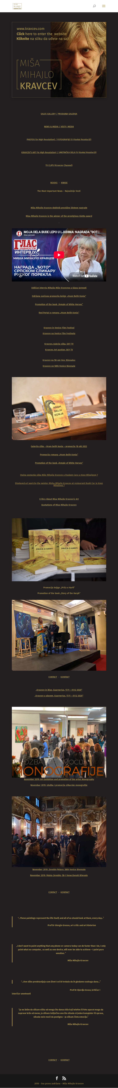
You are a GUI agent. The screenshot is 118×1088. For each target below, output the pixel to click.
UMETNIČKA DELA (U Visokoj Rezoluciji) (77, 152)
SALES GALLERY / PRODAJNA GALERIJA (59, 114)
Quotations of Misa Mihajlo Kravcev (59, 505)
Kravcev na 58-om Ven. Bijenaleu (59, 360)
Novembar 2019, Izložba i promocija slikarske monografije (58, 785)
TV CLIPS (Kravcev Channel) (59, 165)
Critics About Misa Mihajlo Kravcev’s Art (59, 499)
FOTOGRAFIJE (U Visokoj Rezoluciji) (74, 139)
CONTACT (52, 677)
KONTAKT (65, 677)
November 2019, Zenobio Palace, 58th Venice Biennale (59, 869)
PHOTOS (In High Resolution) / (42, 139)
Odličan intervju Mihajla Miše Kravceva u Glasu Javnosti (59, 288)
